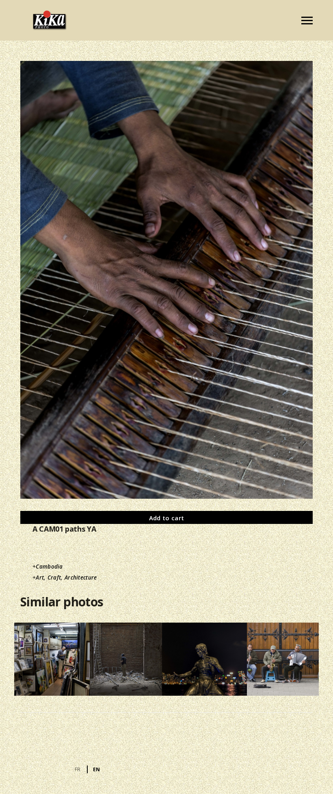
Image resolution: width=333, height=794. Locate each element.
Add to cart (166, 518)
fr (78, 769)
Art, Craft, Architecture (66, 577)
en (96, 769)
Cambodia (49, 566)
